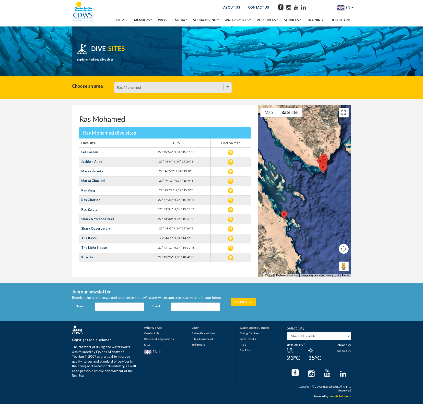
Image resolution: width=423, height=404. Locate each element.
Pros (162, 20)
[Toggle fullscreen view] (344, 112)
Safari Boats (247, 339)
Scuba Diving (204, 20)
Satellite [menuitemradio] (289, 112)
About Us (231, 7)
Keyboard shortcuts (287, 275)
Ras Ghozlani (91, 200)
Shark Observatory (96, 228)
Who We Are (153, 327)
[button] (323, 168)
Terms (346, 275)
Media (180, 20)
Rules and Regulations (159, 339)
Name (79, 306)
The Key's (89, 238)
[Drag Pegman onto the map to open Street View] (344, 266)
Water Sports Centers (254, 327)
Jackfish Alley (91, 162)
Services (291, 20)
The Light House (94, 248)
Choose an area (87, 86)
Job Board (340, 20)
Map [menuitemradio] (269, 112)
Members (142, 20)
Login (195, 327)
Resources (266, 20)
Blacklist (245, 350)
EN (348, 7)
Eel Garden (89, 152)
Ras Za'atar (90, 209)
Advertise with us (203, 333)
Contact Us (258, 7)
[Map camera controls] (344, 249)
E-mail (156, 306)
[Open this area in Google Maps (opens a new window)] (267, 274)
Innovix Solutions (340, 396)
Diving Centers (249, 333)
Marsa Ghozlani (93, 181)
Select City (296, 328)
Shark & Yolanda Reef (97, 219)
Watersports (236, 20)
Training (315, 20)
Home (121, 20)
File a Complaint (202, 339)
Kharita (87, 257)
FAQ (147, 344)
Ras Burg (88, 190)
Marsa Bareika (92, 171)
